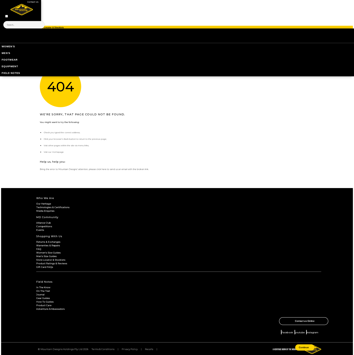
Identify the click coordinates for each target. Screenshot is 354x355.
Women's (8, 46)
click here (101, 169)
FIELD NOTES (11, 73)
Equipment (10, 66)
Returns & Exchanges (48, 242)
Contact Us (32, 2)
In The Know (43, 287)
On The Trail (43, 291)
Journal (40, 294)
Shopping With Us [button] (49, 236)
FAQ (38, 249)
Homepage (58, 152)
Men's (6, 53)
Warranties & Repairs (48, 245)
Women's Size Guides (48, 252)
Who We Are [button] (45, 198)
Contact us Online (304, 321)
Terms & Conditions (103, 349)
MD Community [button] (47, 217)
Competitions (44, 226)
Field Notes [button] (44, 281)
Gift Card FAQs (44, 267)
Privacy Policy (129, 349)
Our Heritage (43, 203)
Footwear (10, 59)
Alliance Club (43, 223)
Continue (304, 347)
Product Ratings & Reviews (51, 263)
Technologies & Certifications (53, 207)
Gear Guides (43, 298)
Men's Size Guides (46, 256)
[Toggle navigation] (6, 16)
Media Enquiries (45, 211)
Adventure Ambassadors (50, 309)
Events (40, 230)
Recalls (149, 349)
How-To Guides (45, 302)
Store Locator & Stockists (50, 260)
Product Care (43, 305)
